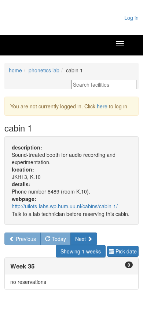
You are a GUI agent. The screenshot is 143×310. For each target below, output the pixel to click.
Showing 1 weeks (80, 251)
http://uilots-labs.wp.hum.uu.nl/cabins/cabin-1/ (65, 206)
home (15, 70)
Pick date (125, 251)
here (102, 106)
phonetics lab (44, 70)
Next (81, 238)
